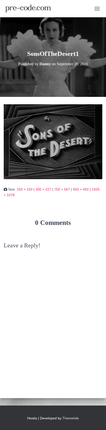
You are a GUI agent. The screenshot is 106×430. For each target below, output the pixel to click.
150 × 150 (25, 189)
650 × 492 (81, 189)
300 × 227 (43, 189)
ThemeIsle (70, 418)
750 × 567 (62, 189)
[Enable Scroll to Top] (96, 420)
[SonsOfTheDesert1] (53, 141)
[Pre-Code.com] (30, 8)
